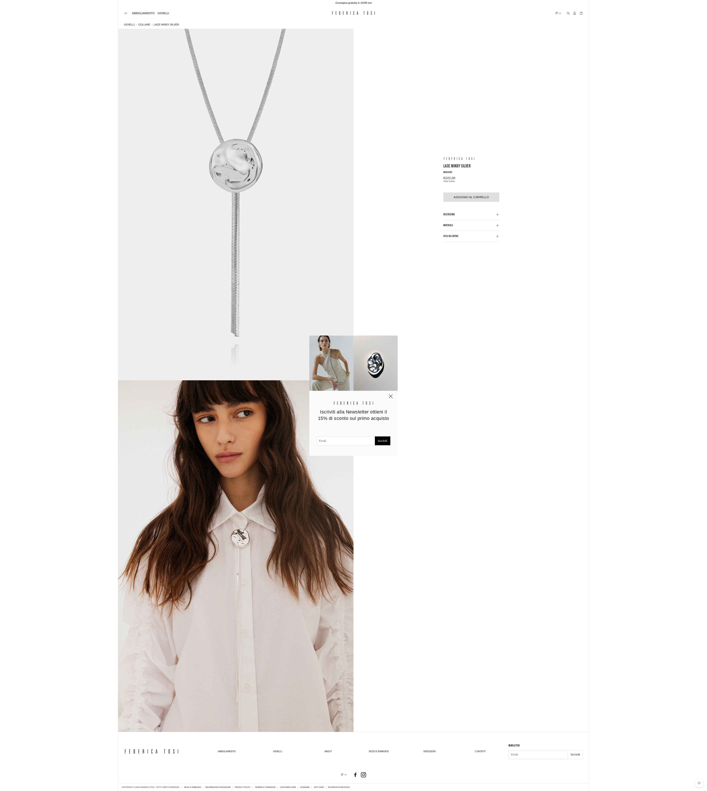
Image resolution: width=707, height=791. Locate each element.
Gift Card (319, 787)
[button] (126, 13)
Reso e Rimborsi (192, 787)
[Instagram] (363, 774)
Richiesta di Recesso (339, 787)
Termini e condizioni (265, 787)
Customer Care (288, 787)
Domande (305, 787)
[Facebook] (355, 774)
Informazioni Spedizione (218, 787)
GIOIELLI (129, 24)
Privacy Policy (243, 787)
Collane (144, 24)
